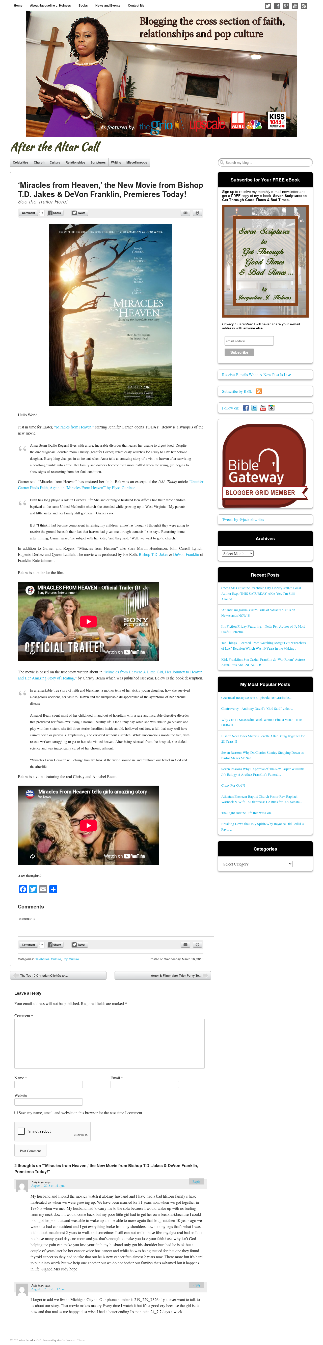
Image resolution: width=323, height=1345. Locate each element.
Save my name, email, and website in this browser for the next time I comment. (81, 1112)
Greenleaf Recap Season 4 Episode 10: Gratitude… (256, 697)
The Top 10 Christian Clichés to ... (40, 976)
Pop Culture (71, 959)
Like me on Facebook (277, 6)
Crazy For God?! (233, 785)
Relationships (75, 162)
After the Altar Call (54, 146)
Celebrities (21, 162)
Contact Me (136, 5)
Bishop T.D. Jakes (154, 554)
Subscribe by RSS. (239, 391)
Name (20, 1077)
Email (117, 1077)
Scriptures (98, 162)
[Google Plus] (271, 408)
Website (20, 1095)
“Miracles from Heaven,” (74, 426)
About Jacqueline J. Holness (50, 5)
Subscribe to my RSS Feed (304, 6)
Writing (116, 162)
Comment (28, 213)
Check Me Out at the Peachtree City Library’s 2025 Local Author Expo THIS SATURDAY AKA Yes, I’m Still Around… (261, 593)
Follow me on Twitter (268, 6)
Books (83, 5)
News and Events (107, 5)
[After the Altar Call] (161, 74)
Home (18, 5)
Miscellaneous (136, 162)
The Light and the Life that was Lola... (247, 812)
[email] (185, 213)
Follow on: (232, 408)
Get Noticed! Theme (73, 1340)
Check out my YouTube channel (295, 6)
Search (222, 162)
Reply (196, 1181)
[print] (197, 213)
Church (39, 162)
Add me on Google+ (286, 6)
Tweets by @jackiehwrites (243, 519)
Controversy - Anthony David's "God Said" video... (257, 708)
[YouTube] (263, 408)
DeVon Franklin (186, 554)
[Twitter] (254, 408)
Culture (55, 162)
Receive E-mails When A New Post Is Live (256, 374)
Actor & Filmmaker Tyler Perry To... (179, 976)
